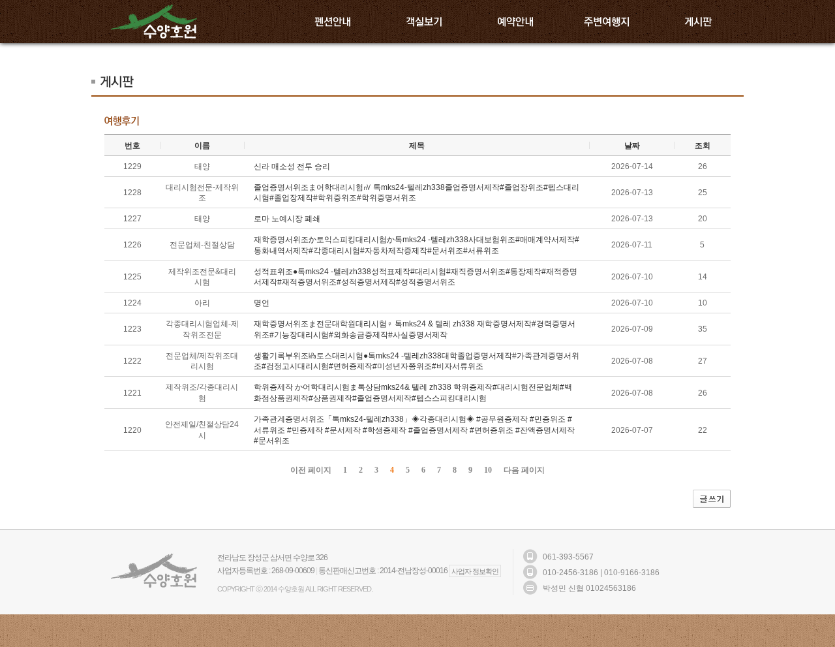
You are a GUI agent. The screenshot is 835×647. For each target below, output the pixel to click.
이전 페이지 (310, 470)
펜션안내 (332, 21)
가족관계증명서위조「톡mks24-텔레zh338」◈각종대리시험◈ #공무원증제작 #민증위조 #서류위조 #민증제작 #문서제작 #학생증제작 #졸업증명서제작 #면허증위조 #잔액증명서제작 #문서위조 (414, 430)
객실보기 (424, 21)
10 (488, 470)
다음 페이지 (524, 470)
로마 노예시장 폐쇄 (287, 218)
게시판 (698, 21)
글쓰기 (712, 499)
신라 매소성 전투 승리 (292, 166)
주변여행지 (606, 21)
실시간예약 (515, 21)
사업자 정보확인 (474, 571)
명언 (261, 303)
